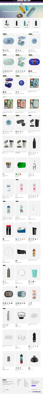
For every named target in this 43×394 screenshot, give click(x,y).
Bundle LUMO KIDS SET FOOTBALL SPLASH (7, 112)
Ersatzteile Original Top (18, 326)
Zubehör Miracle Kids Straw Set (6, 240)
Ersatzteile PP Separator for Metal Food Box (7, 345)
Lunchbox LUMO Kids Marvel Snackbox (19, 93)
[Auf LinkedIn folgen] (8, 389)
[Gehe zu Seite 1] (20, 373)
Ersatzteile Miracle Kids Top (18, 240)
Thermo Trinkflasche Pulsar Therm (19, 369)
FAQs (24, 379)
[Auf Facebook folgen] (2, 389)
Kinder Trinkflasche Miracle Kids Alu (19, 197)
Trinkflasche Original (4, 326)
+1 (39, 152)
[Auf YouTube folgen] (7, 389)
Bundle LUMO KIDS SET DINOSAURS (32, 91)
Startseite (3, 30)
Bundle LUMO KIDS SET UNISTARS (32, 112)
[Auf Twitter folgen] (4, 389)
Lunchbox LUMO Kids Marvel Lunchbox (32, 72)
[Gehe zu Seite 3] (23, 373)
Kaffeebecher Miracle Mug (31, 240)
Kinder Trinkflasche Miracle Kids (6, 197)
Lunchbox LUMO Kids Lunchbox (5, 72)
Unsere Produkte (19, 379)
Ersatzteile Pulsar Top (30, 369)
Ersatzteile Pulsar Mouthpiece (5, 369)
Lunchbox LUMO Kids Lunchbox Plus (19, 72)
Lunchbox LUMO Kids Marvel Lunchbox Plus (7, 93)
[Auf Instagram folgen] (5, 389)
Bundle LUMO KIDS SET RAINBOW (19, 112)
